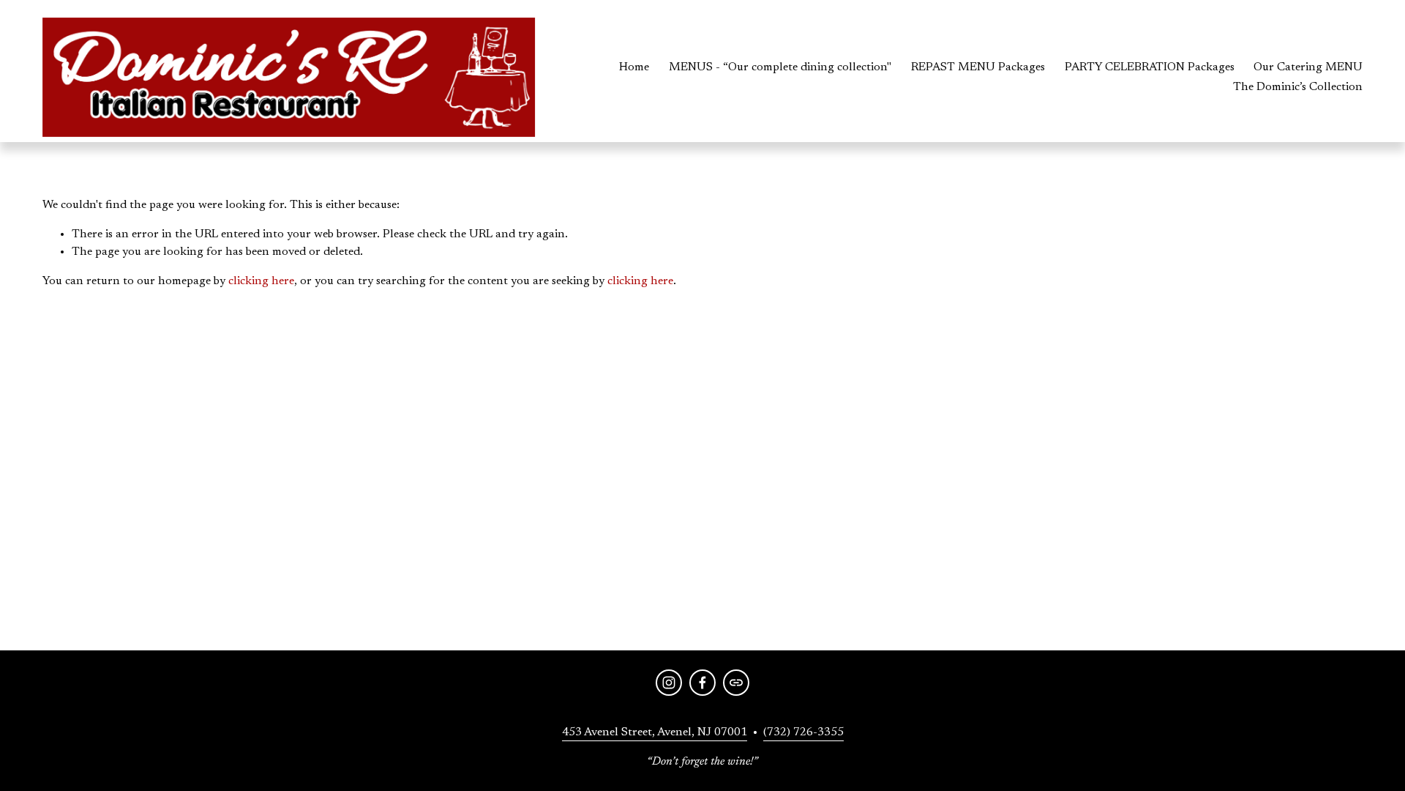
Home (634, 67)
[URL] (736, 682)
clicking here (261, 281)
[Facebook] (702, 682)
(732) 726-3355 (803, 732)
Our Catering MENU (1308, 67)
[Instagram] (669, 682)
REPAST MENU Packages (978, 67)
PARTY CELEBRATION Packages (1149, 67)
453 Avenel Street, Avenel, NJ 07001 (654, 732)
